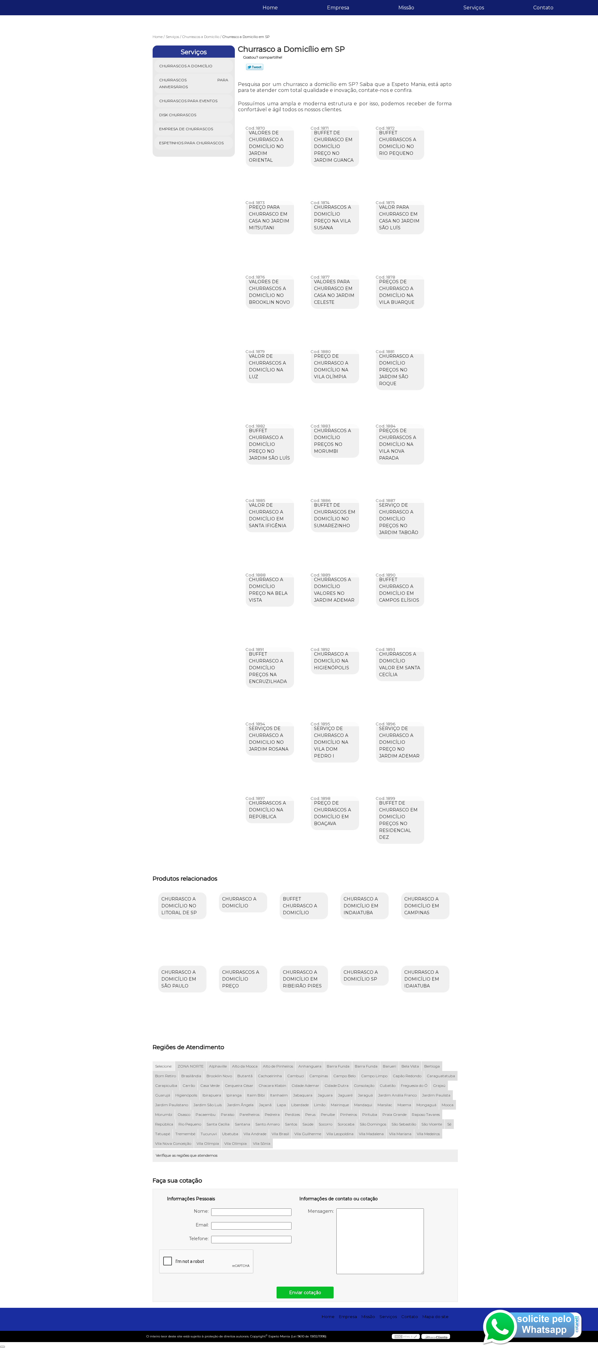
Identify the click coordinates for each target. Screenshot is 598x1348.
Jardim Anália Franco (397, 1095)
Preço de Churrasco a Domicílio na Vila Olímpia (331, 366)
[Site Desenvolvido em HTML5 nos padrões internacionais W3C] (406, 1336)
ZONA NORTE (191, 1066)
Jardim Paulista (436, 1095)
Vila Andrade (255, 1133)
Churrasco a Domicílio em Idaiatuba (421, 979)
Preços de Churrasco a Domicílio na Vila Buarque (397, 292)
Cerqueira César (239, 1085)
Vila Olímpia (208, 1143)
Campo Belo (344, 1075)
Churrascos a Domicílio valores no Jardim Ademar (334, 590)
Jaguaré (345, 1095)
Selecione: (163, 1066)
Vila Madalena (371, 1133)
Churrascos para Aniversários (194, 83)
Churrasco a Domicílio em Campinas (421, 905)
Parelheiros (249, 1114)
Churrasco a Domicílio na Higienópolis (331, 661)
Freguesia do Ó (414, 1085)
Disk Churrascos (177, 114)
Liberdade (300, 1104)
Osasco (184, 1114)
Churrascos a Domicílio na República (267, 810)
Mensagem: (322, 1211)
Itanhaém (279, 1095)
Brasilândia (191, 1075)
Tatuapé (162, 1133)
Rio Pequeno (189, 1124)
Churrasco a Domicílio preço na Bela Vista (268, 590)
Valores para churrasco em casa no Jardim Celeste (334, 292)
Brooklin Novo (219, 1075)
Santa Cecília (218, 1124)
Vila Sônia (261, 1143)
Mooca (447, 1104)
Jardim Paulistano (171, 1104)
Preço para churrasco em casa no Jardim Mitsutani (269, 217)
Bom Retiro (165, 1075)
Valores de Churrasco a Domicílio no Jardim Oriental (266, 146)
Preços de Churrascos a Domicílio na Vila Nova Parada (397, 444)
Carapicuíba (166, 1085)
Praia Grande (394, 1114)
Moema (404, 1104)
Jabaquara (302, 1095)
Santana (242, 1124)
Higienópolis (186, 1095)
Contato (543, 8)
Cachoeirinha (270, 1075)
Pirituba (369, 1114)
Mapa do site (435, 1316)
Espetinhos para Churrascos (191, 143)
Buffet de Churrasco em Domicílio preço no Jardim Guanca (334, 146)
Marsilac (384, 1104)
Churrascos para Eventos (188, 100)
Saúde (307, 1124)
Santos (291, 1124)
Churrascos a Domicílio (185, 66)
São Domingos (373, 1124)
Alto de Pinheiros (278, 1066)
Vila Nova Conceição (173, 1143)
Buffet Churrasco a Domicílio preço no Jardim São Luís (269, 444)
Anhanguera (309, 1066)
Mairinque (340, 1104)
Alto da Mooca (245, 1066)
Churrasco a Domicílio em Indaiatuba (361, 905)
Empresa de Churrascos (186, 129)
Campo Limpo (374, 1075)
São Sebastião (404, 1124)
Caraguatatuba (441, 1075)
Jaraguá (365, 1095)
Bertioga (432, 1066)
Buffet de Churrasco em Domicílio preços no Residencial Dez (398, 820)
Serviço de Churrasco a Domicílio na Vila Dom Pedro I (331, 742)
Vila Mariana (400, 1133)
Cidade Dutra (337, 1085)
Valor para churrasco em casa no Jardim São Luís (399, 217)
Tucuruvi (209, 1133)
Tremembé (185, 1133)
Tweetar (254, 67)
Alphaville (218, 1066)
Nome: (202, 1211)
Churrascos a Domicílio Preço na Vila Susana (332, 217)
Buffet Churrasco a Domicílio (300, 905)
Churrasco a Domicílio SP (361, 975)
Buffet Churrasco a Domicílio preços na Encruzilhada (268, 667)
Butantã (245, 1075)
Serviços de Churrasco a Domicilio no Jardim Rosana (268, 739)
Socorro (325, 1124)
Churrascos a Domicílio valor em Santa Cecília (399, 664)
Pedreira (272, 1114)
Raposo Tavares (426, 1114)
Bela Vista (410, 1066)
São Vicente (431, 1124)
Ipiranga (234, 1095)
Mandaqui (363, 1104)
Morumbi (163, 1114)
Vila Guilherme (307, 1133)
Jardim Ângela (240, 1104)
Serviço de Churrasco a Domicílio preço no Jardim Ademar (399, 742)
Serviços (473, 8)
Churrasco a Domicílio (239, 902)
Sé (449, 1124)
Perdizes (292, 1114)
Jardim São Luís (207, 1104)
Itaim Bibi (256, 1095)
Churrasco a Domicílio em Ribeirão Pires (302, 979)
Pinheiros (348, 1114)
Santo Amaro (267, 1124)
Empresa (338, 8)
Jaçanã (265, 1104)
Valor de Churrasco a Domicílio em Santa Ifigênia (267, 515)
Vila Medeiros (428, 1133)
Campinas (318, 1075)
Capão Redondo (407, 1075)
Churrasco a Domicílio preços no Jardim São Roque (396, 369)
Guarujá (162, 1095)
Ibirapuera (211, 1095)
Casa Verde (210, 1085)
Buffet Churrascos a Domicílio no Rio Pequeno (397, 143)
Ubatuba (230, 1133)
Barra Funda (338, 1066)
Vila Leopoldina (340, 1133)
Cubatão (388, 1085)
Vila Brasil (280, 1133)
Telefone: (200, 1238)
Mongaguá (426, 1104)
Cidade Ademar (305, 1085)
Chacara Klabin (272, 1085)
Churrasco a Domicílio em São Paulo (178, 979)
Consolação (364, 1085)
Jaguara (325, 1095)
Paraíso (227, 1114)
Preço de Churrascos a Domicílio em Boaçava (332, 813)
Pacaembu (206, 1114)
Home (270, 8)
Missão (406, 8)
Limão (319, 1104)
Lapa (281, 1104)
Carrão (189, 1085)
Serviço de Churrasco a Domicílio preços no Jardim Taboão (398, 518)
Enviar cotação (305, 1292)
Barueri (389, 1066)
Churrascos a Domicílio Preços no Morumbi (332, 441)
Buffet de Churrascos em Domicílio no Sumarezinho (334, 515)
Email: (203, 1225)
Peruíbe (328, 1114)
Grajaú (439, 1085)
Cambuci (295, 1075)
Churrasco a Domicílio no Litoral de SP (179, 905)
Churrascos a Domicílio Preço (240, 979)
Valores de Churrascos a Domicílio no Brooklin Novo (269, 292)
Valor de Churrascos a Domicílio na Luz (267, 366)
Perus (310, 1114)
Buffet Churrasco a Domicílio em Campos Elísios (399, 590)
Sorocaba (346, 1124)
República (164, 1124)
